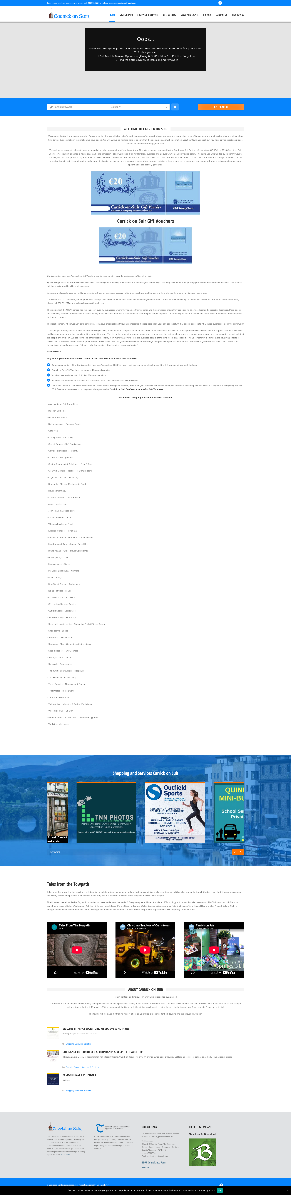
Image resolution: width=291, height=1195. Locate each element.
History (207, 15)
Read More (65, 1155)
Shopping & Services (148, 15)
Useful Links (169, 15)
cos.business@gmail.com (125, 3)
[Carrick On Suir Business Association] (66, 14)
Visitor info (126, 15)
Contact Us (221, 15)
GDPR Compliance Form (154, 1162)
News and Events (190, 15)
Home (112, 15)
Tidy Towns (238, 15)
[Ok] (287, 1190)
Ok (219, 1190)
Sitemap (145, 1167)
